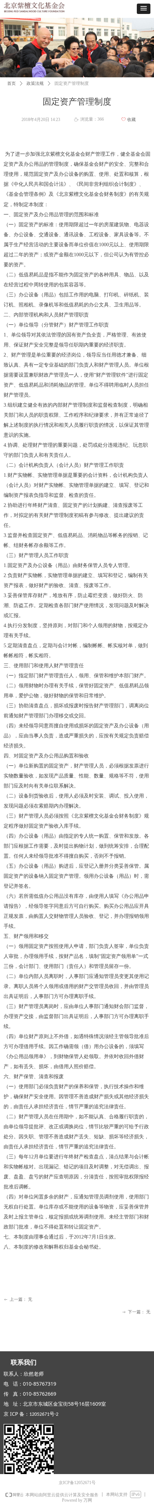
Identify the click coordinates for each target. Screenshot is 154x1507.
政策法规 (35, 83)
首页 (11, 83)
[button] (143, 9)
